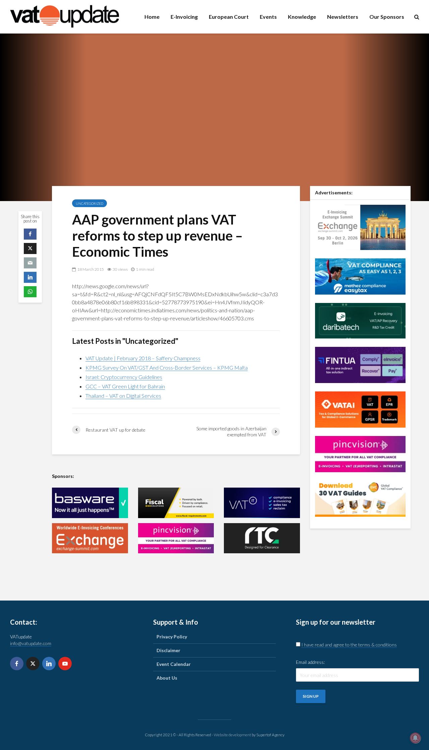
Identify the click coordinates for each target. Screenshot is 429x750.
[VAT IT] (262, 503)
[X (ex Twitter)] (33, 663)
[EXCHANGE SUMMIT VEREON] (90, 538)
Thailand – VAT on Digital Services (123, 395)
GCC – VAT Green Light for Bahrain (125, 386)
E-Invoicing (184, 16)
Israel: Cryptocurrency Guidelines (123, 377)
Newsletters (342, 16)
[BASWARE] (90, 503)
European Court (229, 16)
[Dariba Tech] (360, 320)
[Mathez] (360, 275)
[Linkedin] (49, 663)
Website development (232, 734)
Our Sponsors (386, 16)
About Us (167, 678)
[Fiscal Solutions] (176, 503)
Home (152, 16)
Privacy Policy (172, 636)
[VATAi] (360, 409)
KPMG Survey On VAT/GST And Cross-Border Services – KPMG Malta (166, 367)
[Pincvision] (360, 453)
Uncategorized (89, 203)
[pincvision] (176, 538)
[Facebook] (16, 663)
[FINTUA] (360, 364)
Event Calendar (174, 664)
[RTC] (262, 538)
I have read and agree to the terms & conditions (349, 644)
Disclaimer (168, 650)
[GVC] (360, 498)
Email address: (310, 662)
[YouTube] (65, 663)
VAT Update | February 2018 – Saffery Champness (142, 358)
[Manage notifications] (415, 738)
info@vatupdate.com (30, 643)
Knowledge (302, 16)
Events (268, 16)
